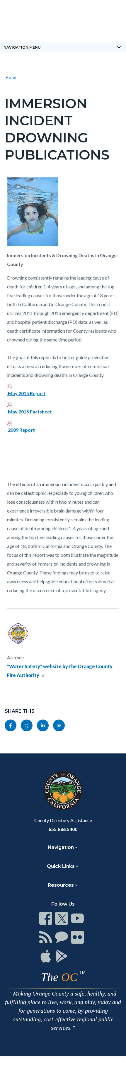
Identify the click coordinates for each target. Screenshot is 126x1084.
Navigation (61, 847)
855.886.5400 (63, 829)
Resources (61, 885)
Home (11, 77)
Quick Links (61, 866)
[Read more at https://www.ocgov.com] (63, 790)
